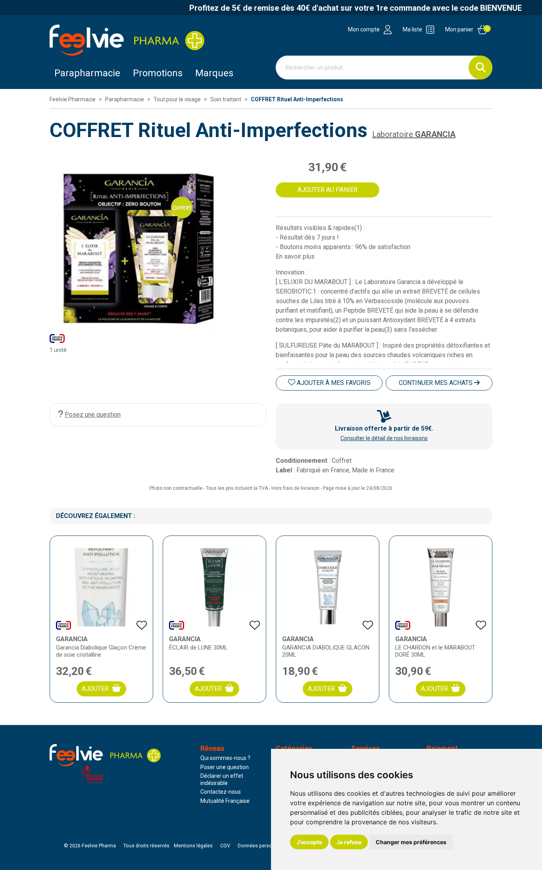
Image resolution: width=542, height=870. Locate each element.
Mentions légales (193, 846)
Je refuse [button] (348, 842)
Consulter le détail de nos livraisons (384, 438)
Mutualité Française (225, 801)
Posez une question (93, 414)
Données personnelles (263, 846)
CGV (225, 846)
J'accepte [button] (309, 842)
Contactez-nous (220, 792)
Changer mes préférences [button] (411, 842)
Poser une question (224, 767)
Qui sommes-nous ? (225, 758)
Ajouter (95, 688)
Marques (214, 73)
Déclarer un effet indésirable (221, 779)
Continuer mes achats (436, 383)
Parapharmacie (87, 73)
